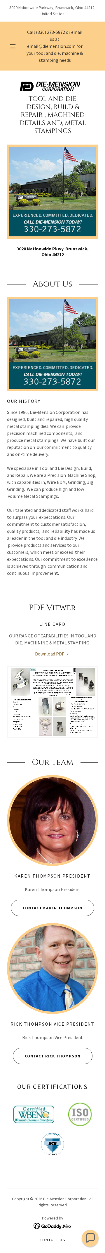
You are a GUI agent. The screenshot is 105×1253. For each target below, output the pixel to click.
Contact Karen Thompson (52, 908)
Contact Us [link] (53, 1240)
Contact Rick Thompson (52, 1056)
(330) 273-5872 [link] (50, 32)
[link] (52, 86)
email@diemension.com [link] (51, 46)
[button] (13, 46)
